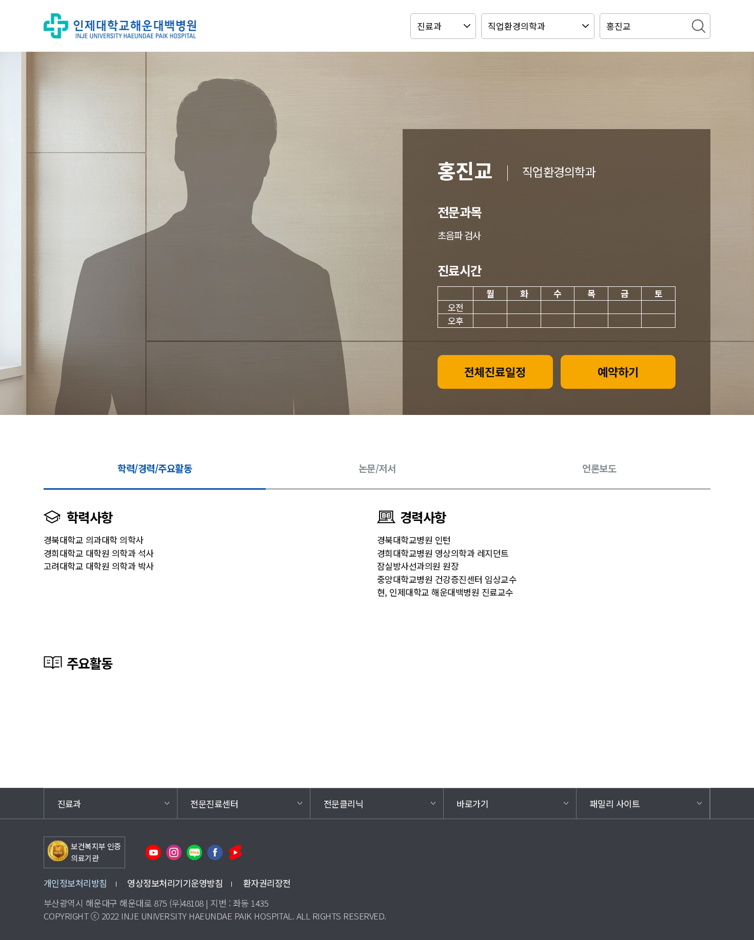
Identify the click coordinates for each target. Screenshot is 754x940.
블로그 (194, 852)
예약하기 (618, 371)
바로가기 (472, 803)
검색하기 (698, 26)
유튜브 (153, 852)
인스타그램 (174, 852)
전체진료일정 (495, 371)
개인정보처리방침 (75, 882)
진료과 (69, 803)
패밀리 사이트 (615, 803)
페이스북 (215, 852)
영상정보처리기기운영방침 (175, 882)
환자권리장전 (267, 882)
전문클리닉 (343, 803)
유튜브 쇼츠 (235, 852)
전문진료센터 (214, 803)
